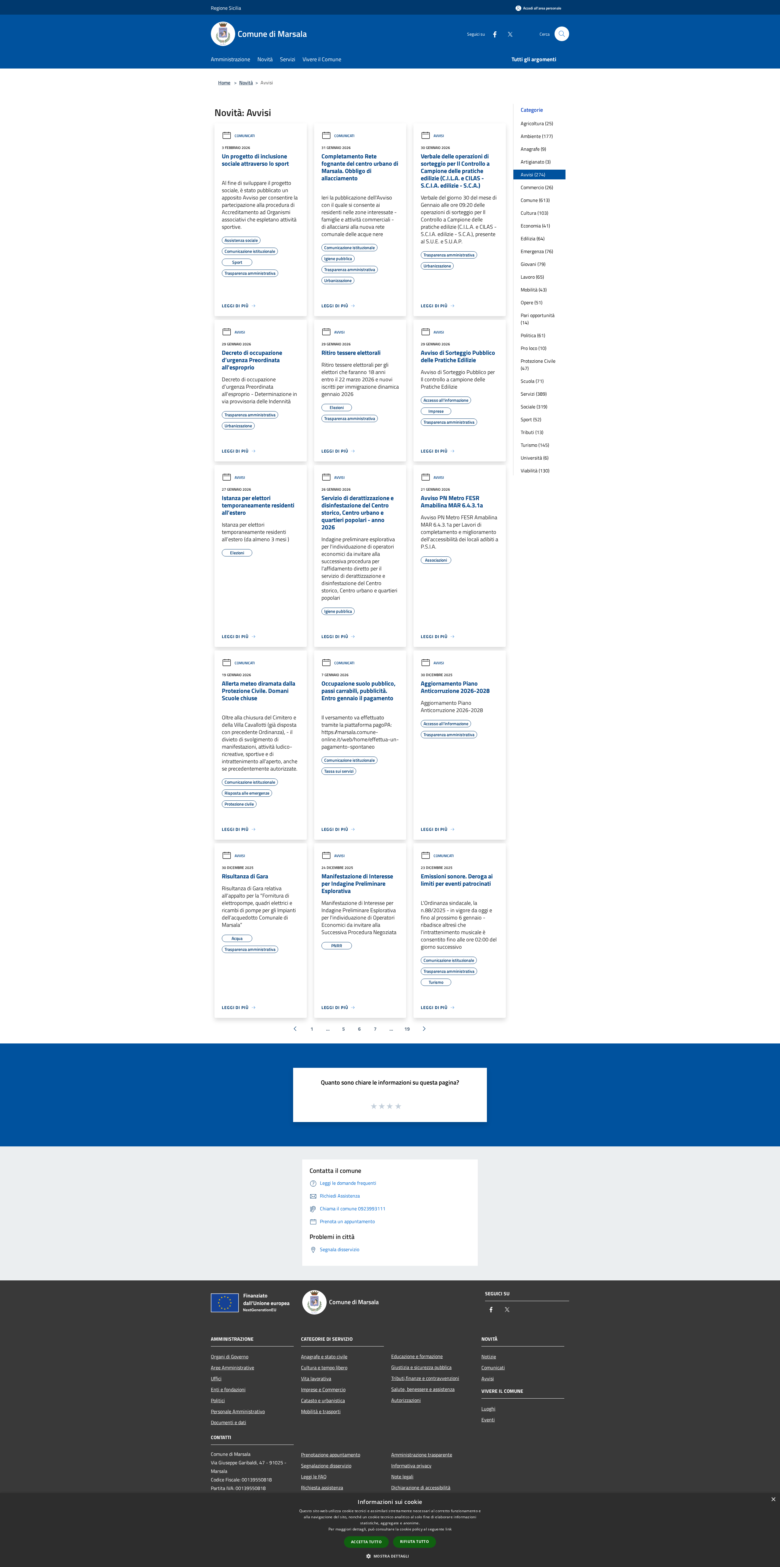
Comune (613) (535, 200)
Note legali (402, 1476)
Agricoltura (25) (537, 123)
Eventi (488, 1419)
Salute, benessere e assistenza (423, 1389)
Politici (218, 1400)
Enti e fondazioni (228, 1389)
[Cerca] (562, 33)
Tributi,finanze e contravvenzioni (425, 1378)
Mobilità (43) (534, 289)
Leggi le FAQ (314, 1476)
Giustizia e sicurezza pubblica (421, 1367)
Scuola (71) (532, 381)
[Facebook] (492, 34)
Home (224, 82)
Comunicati (245, 136)
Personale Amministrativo (238, 1411)
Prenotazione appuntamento (330, 1454)
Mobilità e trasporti (321, 1411)
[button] (390, 1556)
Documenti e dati (228, 1422)
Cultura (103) (534, 213)
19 (407, 1028)
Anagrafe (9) (533, 149)
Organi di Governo (229, 1356)
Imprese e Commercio (323, 1389)
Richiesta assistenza (322, 1487)
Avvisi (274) (533, 174)
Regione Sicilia (226, 8)
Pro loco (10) (533, 348)
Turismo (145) (535, 445)
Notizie (488, 1356)
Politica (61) (533, 335)
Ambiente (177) (537, 136)
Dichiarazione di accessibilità (420, 1487)
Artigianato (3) (536, 161)
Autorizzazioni (406, 1400)
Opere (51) (531, 302)
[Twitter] (508, 34)
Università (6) (534, 457)
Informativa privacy (411, 1465)
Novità (246, 82)
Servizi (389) (534, 393)
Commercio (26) (537, 187)
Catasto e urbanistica (323, 1400)
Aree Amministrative (232, 1367)
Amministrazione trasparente (421, 1454)
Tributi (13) (532, 432)
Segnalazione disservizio (326, 1465)
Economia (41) (535, 225)
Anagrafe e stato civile (324, 1356)
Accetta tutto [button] (366, 1541)
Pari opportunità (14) (538, 319)
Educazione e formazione (417, 1356)
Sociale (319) (534, 406)
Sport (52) (531, 419)
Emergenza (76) (537, 251)
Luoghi (488, 1408)
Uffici (216, 1378)
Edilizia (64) (532, 238)
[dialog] (390, 1530)
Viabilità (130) (535, 470)
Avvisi (439, 136)
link (448, 1529)
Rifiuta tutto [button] (414, 1541)
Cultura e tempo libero (324, 1367)
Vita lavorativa (316, 1378)
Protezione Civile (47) (538, 364)
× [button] (773, 1499)
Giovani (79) (533, 264)
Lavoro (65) (532, 277)
